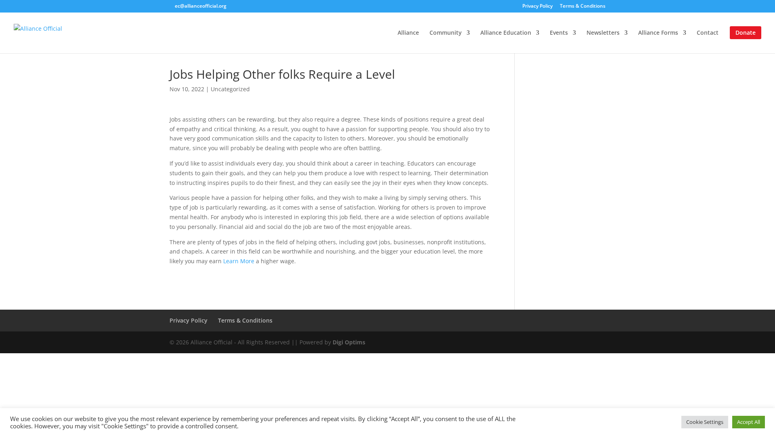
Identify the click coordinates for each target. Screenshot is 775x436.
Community (445, 33)
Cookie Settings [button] (704, 422)
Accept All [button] (748, 422)
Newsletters (603, 33)
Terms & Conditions (582, 6)
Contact (707, 33)
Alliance (408, 33)
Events (559, 33)
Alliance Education (505, 33)
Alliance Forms (658, 33)
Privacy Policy (537, 6)
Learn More (238, 261)
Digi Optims (349, 342)
